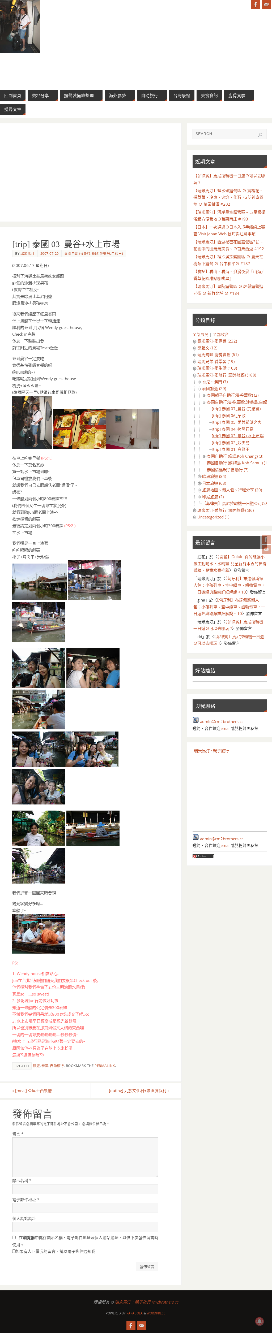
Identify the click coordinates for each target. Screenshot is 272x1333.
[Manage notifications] (259, 1321)
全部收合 (221, 334)
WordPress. (156, 1313)
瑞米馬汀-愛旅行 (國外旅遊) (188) (226, 375)
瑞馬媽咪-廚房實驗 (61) (218, 354)
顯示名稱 (21, 1180)
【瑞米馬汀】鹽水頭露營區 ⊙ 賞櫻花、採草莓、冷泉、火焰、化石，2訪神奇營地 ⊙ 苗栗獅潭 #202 (228, 197)
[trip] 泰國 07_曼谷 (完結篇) (236, 408)
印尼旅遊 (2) (213, 496)
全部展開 (201, 334)
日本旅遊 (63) (214, 483)
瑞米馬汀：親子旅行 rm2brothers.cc (146, 1302)
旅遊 (36, 1065)
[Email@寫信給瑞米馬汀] (266, 549)
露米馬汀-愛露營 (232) (217, 341)
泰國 (44, 1065)
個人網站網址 (24, 1218)
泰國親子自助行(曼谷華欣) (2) (232, 395)
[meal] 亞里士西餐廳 (32, 1090)
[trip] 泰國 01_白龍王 (230, 449)
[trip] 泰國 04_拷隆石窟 (232, 429)
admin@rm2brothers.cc (221, 721)
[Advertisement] (90, 172)
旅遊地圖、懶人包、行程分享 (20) (232, 489)
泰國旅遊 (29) (214, 388)
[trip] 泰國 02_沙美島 (230, 442)
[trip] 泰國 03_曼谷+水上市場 (238, 435)
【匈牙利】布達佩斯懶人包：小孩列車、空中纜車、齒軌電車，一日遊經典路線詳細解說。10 (229, 585)
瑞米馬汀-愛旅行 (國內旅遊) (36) (225, 510)
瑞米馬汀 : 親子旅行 (211, 750)
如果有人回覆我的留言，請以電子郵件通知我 (55, 1251)
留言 (17, 1134)
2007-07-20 (49, 253)
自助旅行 (57, 1065)
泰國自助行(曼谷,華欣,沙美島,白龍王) (93, 253)
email (225, 728)
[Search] (260, 135)
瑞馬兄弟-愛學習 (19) (216, 361)
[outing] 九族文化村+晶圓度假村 (139, 1090)
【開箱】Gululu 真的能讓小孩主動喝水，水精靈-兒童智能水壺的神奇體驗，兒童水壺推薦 (229, 563)
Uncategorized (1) (213, 517)
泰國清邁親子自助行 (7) (227, 469)
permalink (105, 1065)
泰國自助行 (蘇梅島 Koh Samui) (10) (239, 462)
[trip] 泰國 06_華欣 (228, 415)
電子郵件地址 (25, 1199)
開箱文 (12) (207, 347)
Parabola (134, 1313)
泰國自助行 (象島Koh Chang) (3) (235, 456)
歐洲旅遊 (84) (214, 476)
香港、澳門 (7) (215, 381)
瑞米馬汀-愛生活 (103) (217, 368)
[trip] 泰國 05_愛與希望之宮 (236, 422)
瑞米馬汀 (27, 253)
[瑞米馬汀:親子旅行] (266, 539)
